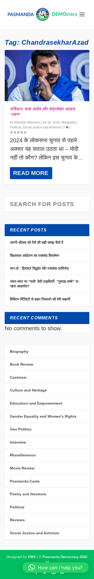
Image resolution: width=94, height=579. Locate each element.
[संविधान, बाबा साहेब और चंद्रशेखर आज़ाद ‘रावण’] (47, 75)
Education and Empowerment (36, 403)
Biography (69, 122)
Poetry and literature (28, 494)
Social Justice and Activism (42, 127)
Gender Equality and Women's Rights (43, 416)
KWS (32, 557)
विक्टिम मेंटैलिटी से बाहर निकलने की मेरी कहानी (40, 299)
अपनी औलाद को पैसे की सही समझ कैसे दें (36, 242)
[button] (55, 567)
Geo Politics (21, 429)
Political (15, 127)
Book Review (21, 364)
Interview (18, 442)
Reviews (17, 520)
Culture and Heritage (28, 390)
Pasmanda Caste (25, 481)
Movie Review (22, 468)
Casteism (18, 377)
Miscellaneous (23, 455)
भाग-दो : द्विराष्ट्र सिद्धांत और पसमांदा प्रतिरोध (39, 268)
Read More (30, 173)
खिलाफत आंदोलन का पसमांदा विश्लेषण (34, 255)
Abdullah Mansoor (27, 122)
